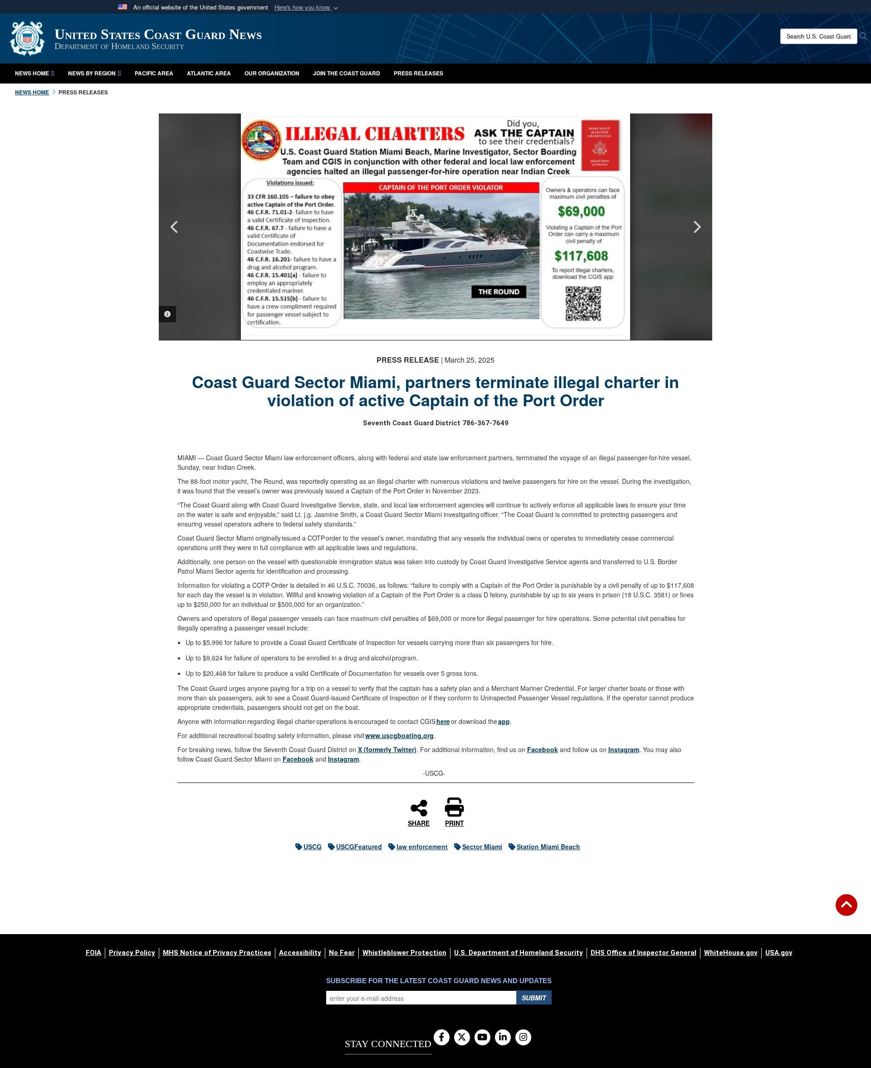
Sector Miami (482, 846)
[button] (307, 7)
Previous (175, 227)
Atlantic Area (209, 73)
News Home (32, 73)
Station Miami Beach (548, 846)
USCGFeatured (359, 846)
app (504, 721)
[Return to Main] (846, 910)
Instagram (623, 749)
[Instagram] (523, 1037)
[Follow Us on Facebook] (442, 1037)
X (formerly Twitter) (387, 749)
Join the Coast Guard (346, 73)
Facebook (542, 749)
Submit (534, 997)
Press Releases (418, 73)
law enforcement (422, 846)
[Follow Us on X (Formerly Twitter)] (462, 1037)
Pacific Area (154, 73)
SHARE (419, 822)
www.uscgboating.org (399, 735)
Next (696, 227)
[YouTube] (482, 1037)
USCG (312, 846)
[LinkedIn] (503, 1037)
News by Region (92, 73)
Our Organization (272, 73)
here (443, 721)
